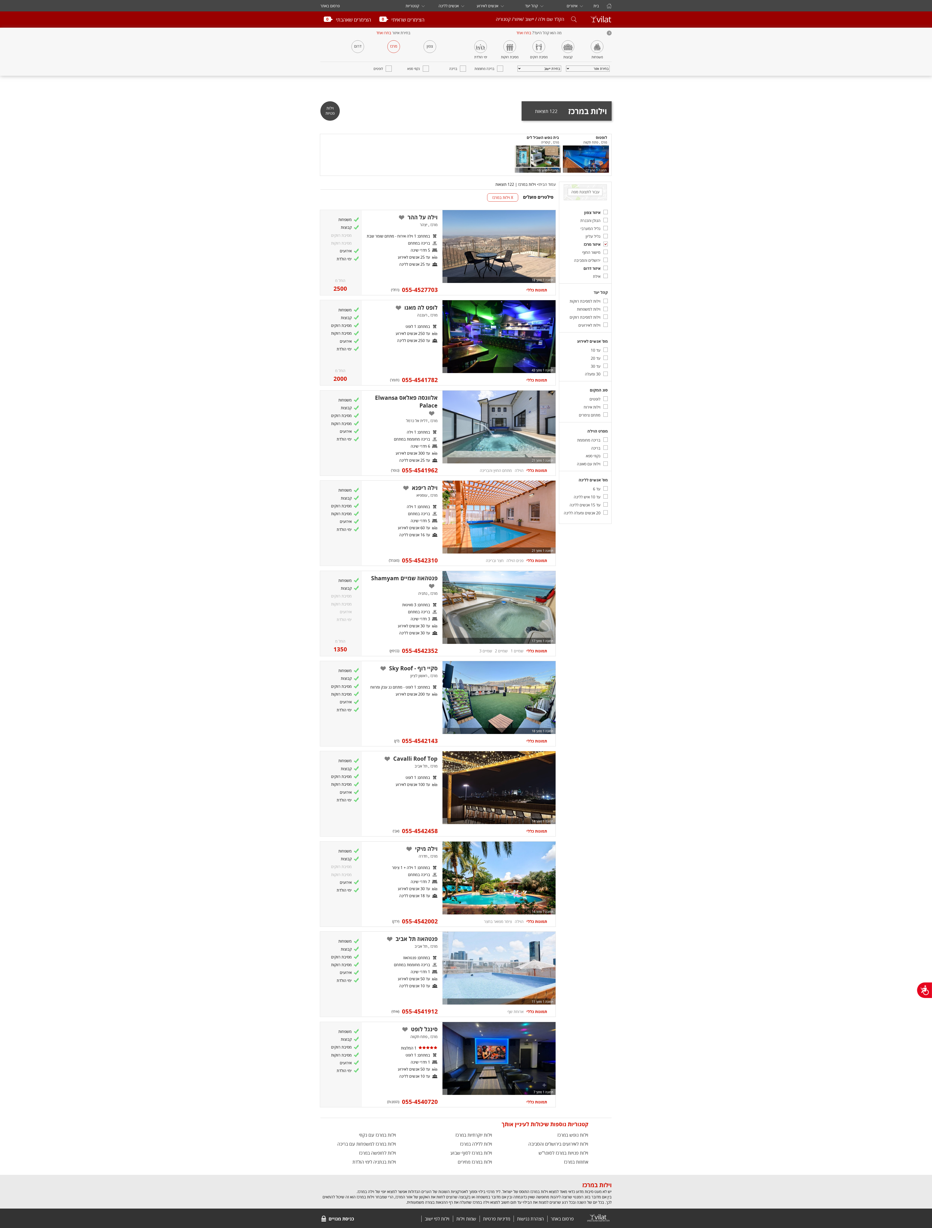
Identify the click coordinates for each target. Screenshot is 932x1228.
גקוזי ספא (413, 68)
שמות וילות (466, 1219)
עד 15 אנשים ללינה (585, 505)
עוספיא (421, 495)
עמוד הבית (547, 184)
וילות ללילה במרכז (476, 1144)
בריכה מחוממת (484, 68)
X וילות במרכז (502, 197)
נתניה (422, 593)
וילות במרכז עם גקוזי (377, 1135)
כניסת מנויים (341, 1219)
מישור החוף (591, 252)
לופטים (378, 68)
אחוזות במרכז (576, 1162)
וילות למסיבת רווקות (585, 301)
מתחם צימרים (589, 415)
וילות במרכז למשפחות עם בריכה (366, 1144)
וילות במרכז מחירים (475, 1162)
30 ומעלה (592, 374)
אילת (596, 276)
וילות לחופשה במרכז (377, 1153)
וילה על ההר (423, 217)
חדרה (423, 856)
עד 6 (596, 489)
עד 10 (595, 350)
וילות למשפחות (588, 309)
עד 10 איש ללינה (587, 497)
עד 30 (595, 366)
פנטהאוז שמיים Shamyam (404, 578)
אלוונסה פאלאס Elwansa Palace (406, 401)
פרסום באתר (330, 6)
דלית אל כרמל (416, 420)
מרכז (393, 46)
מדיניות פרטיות (496, 1219)
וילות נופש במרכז (572, 1135)
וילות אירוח (592, 407)
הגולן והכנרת (590, 220)
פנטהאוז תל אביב (417, 939)
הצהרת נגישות (530, 1219)
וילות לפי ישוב (437, 1219)
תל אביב (421, 766)
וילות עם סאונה (588, 464)
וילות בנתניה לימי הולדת (374, 1162)
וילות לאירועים (589, 325)
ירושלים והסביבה (587, 260)
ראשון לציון (418, 675)
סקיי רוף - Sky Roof (413, 668)
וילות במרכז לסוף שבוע (471, 1153)
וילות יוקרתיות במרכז (473, 1135)
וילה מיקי (426, 849)
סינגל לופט (424, 1029)
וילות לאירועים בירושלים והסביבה (558, 1144)
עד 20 (595, 358)
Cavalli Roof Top (415, 758)
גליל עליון (593, 236)
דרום (357, 46)
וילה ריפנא (425, 488)
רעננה (422, 315)
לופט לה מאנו (421, 307)
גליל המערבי (590, 228)
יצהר (423, 224)
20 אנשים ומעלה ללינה (582, 513)
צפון (430, 46)
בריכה (453, 68)
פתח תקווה (418, 1036)
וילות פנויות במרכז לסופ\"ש (563, 1153)
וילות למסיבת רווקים (585, 317)
